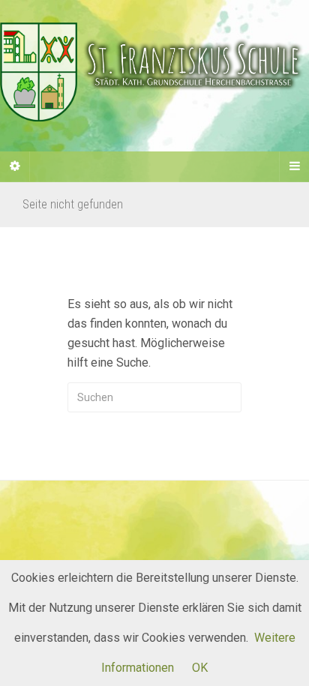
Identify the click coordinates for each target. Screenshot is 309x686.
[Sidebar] (15, 166)
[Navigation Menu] (294, 166)
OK (200, 668)
